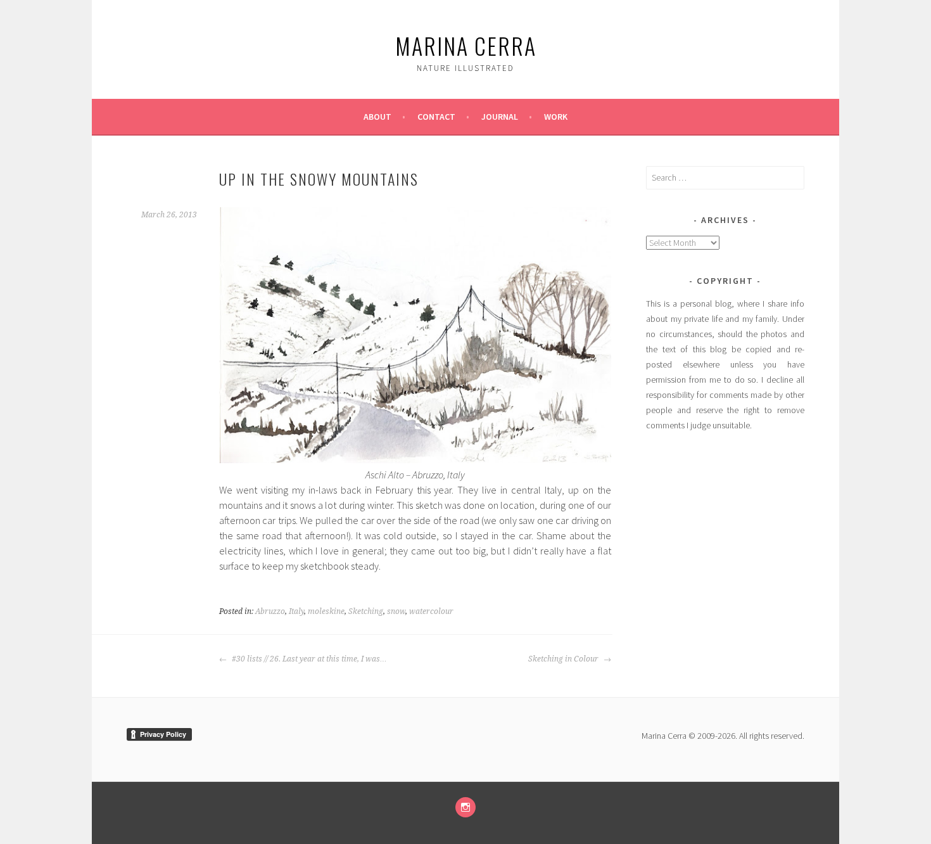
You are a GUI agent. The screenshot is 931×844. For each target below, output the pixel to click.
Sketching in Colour (564, 659)
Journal (499, 116)
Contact (436, 116)
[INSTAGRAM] (465, 807)
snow (396, 611)
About (377, 116)
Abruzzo (270, 611)
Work (555, 116)
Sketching (365, 611)
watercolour (431, 611)
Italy (296, 611)
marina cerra (465, 45)
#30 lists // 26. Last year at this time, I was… (308, 659)
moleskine (326, 611)
